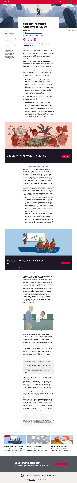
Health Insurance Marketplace (42, 350)
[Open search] (60, 2)
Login (69, 2)
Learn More (61, 473)
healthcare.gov (34, 190)
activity (40, 307)
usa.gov (35, 371)
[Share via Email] (31, 40)
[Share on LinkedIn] (35, 40)
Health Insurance (27, 50)
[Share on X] (28, 39)
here (29, 378)
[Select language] (63, 2)
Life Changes (38, 20)
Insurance (31, 20)
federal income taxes (47, 290)
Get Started (66, 158)
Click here (30, 168)
